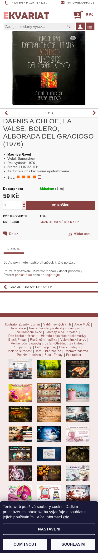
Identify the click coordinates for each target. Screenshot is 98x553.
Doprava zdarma (76, 351)
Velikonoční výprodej (26, 343)
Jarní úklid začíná (48, 351)
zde (66, 517)
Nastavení (49, 529)
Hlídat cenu (83, 234)
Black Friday (17, 339)
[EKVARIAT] (26, 15)
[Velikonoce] (20, 453)
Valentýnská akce (73, 339)
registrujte (52, 275)
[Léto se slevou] (20, 473)
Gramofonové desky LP (59, 222)
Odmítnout (25, 544)
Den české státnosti (22, 336)
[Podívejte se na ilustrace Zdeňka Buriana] (20, 369)
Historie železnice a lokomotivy (63, 336)
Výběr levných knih (57, 324)
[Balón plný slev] (49, 414)
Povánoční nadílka (43, 339)
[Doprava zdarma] (49, 493)
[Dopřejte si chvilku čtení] (49, 392)
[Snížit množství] (24, 207)
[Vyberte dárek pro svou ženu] (77, 369)
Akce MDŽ (82, 324)
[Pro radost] (77, 473)
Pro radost (73, 355)
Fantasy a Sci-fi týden (61, 332)
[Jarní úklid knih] (20, 493)
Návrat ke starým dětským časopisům (56, 328)
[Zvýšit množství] (24, 203)
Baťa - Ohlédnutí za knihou (63, 343)
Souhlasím (73, 544)
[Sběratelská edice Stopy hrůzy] (77, 453)
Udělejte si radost (19, 351)
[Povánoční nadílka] (49, 434)
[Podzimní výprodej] (78, 493)
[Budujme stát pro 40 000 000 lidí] (49, 453)
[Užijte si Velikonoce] (77, 392)
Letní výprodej (45, 347)
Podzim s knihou (29, 355)
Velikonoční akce (29, 332)
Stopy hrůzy (23, 347)
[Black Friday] (20, 434)
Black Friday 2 (69, 347)
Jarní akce (18, 328)
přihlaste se (23, 275)
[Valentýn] (77, 434)
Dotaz (13, 234)
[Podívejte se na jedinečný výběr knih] (49, 369)
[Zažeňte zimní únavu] (20, 392)
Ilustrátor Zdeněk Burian (22, 324)
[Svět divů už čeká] (20, 414)
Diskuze (13, 249)
